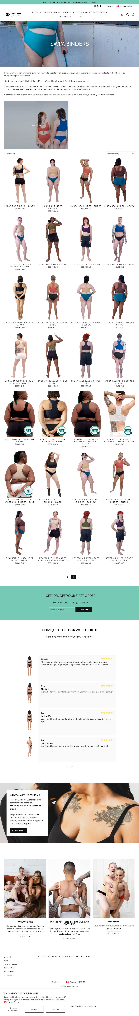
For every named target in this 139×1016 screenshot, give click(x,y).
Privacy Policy (9, 968)
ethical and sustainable (21, 805)
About (67, 12)
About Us (7, 957)
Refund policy (9, 971)
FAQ (6, 961)
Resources (64, 16)
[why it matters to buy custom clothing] (69, 888)
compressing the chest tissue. (17, 75)
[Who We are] (25, 888)
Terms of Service (10, 964)
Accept (34, 1009)
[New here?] (114, 888)
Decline (55, 1009)
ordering (51, 12)
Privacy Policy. (13, 1002)
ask (79, 16)
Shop (35, 12)
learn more (69, 939)
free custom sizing (65, 94)
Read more (18, 830)
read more (113, 933)
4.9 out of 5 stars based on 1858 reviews (81, 1006)
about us (25, 936)
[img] (107, 658)
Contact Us (8, 975)
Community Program (91, 12)
